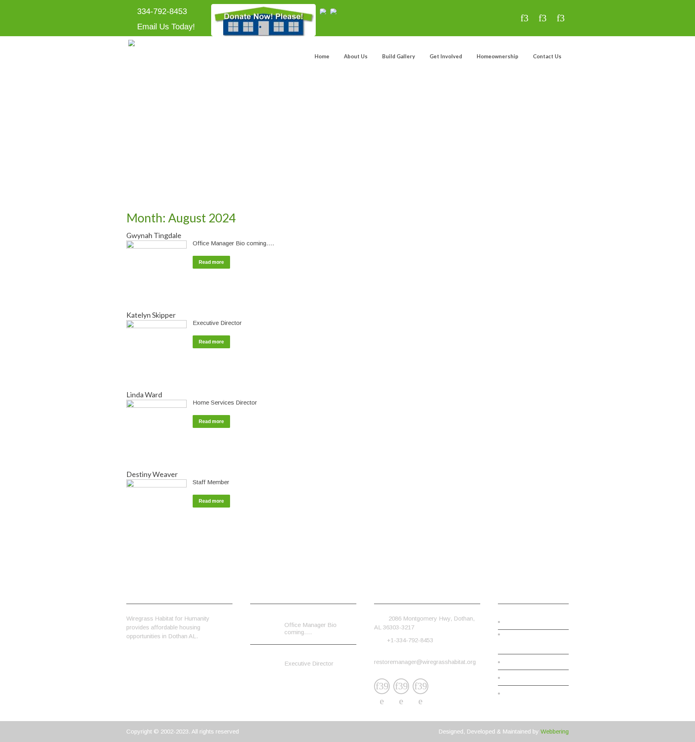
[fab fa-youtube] (560, 18)
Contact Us (547, 56)
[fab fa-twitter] (542, 18)
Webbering (555, 731)
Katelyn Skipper (151, 314)
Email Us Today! (165, 26)
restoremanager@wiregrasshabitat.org (425, 661)
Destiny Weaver (152, 474)
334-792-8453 (161, 11)
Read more (211, 262)
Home (322, 56)
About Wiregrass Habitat (534, 646)
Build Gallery (398, 56)
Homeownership (497, 56)
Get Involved (446, 56)
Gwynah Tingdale (153, 235)
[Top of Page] (672, 724)
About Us (356, 56)
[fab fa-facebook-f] (524, 18)
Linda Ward (144, 394)
